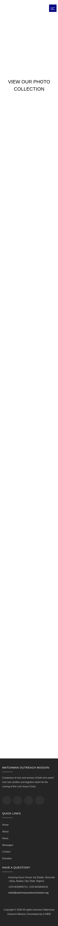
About (5, 831)
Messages (7, 845)
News (5, 838)
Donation (7, 858)
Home (5, 825)
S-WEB (47, 914)
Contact (6, 851)
